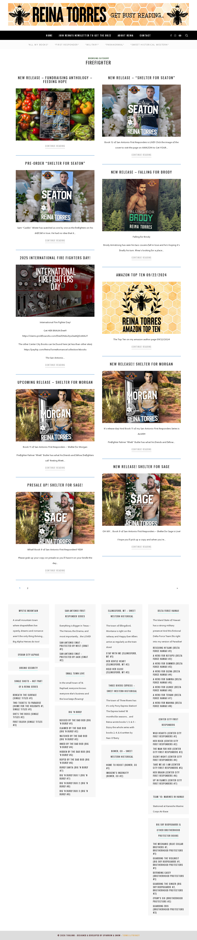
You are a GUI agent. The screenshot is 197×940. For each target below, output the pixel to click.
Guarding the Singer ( (165, 883)
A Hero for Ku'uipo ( (164, 655)
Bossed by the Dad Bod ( (73, 720)
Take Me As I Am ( (162, 764)
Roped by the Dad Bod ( (73, 759)
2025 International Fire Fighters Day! (55, 257)
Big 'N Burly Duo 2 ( (71, 783)
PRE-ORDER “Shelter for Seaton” (55, 163)
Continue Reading (55, 145)
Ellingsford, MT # (118, 664)
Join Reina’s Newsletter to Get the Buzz (85, 35)
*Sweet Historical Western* (149, 44)
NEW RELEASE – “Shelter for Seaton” (141, 77)
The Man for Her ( (163, 748)
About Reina (126, 35)
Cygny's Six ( (160, 898)
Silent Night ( (161, 756)
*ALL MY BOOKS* (38, 44)
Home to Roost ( (115, 764)
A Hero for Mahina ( (164, 702)
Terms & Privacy (131, 935)
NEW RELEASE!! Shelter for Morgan (141, 363)
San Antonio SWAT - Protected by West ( (71, 644)
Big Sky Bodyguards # (167, 861)
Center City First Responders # (167, 735)
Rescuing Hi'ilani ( (163, 647)
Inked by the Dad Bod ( (72, 743)
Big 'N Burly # (69, 731)
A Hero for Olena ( (163, 671)
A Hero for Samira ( (164, 679)
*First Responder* (67, 44)
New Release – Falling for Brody (141, 172)
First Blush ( (20, 721)
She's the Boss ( (22, 713)
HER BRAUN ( (159, 772)
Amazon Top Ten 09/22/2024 (141, 274)
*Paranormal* (114, 44)
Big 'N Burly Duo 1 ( (70, 775)
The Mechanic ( (161, 843)
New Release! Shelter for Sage (141, 466)
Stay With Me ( (114, 653)
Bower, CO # (114, 776)
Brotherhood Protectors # (168, 852)
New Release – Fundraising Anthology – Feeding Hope (55, 79)
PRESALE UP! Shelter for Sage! (55, 484)
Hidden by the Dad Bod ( (73, 751)
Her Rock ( (159, 740)
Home (49, 35)
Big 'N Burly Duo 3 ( (71, 791)
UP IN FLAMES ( (161, 780)
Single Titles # (23, 698)
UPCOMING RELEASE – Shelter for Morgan (55, 382)
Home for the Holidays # (28, 706)
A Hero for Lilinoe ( (164, 687)
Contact (145, 35)
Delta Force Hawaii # (166, 649)
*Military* (92, 44)
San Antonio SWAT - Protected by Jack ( (71, 655)
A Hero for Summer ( (165, 663)
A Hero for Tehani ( (164, 694)
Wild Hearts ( (160, 733)
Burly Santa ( (67, 767)
